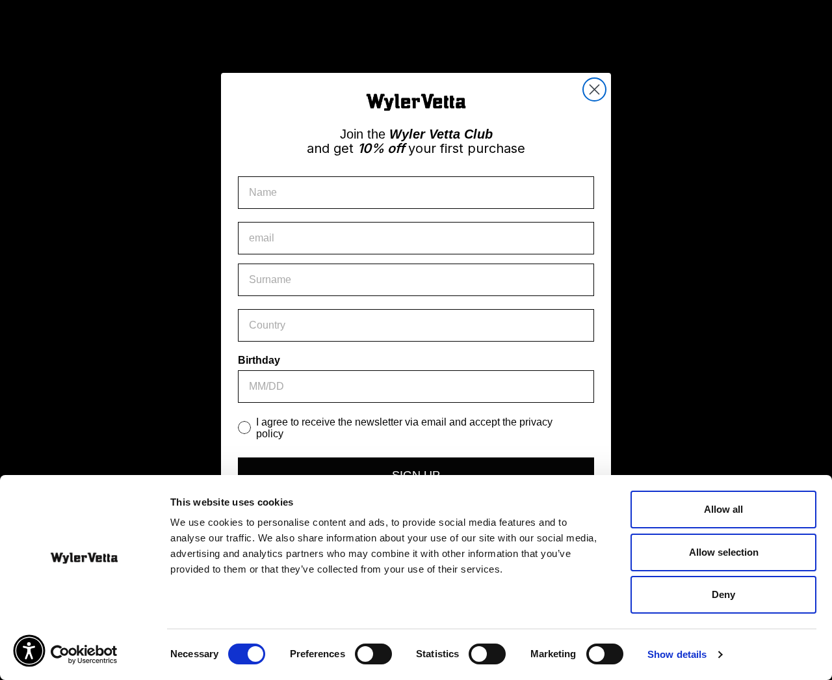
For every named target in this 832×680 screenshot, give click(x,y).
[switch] (373, 654)
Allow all (723, 509)
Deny (723, 594)
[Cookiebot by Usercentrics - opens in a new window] (84, 654)
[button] (29, 650)
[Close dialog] (594, 89)
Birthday (259, 360)
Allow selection (724, 552)
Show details (677, 654)
